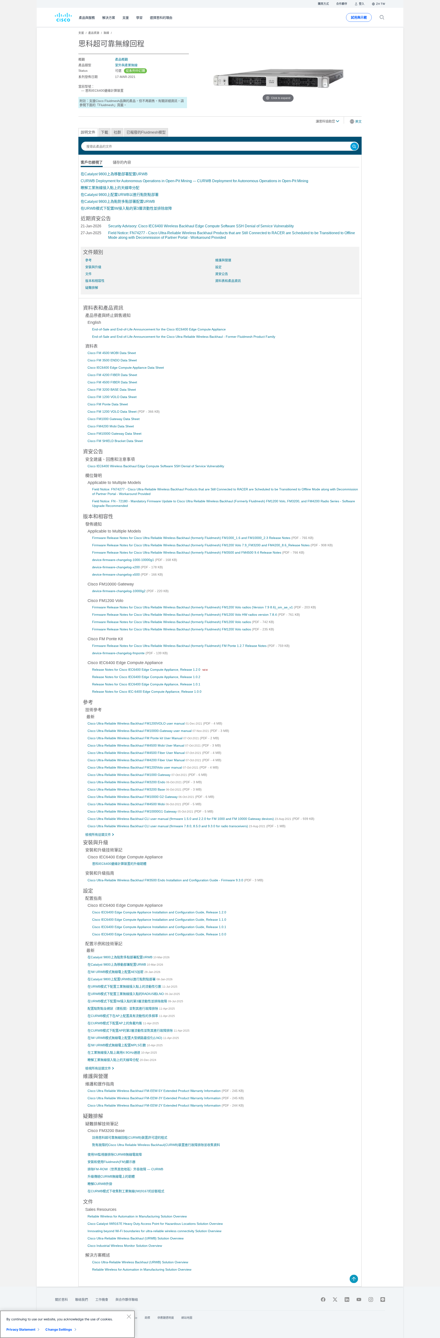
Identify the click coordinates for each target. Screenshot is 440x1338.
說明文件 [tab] (88, 132)
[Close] (128, 1316)
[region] (67, 1324)
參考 (88, 260)
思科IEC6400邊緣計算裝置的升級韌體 (119, 863)
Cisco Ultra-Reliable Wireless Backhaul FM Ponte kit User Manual (135, 738)
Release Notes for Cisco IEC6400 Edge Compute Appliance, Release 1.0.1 (146, 684)
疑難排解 (91, 287)
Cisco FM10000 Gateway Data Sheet (114, 433)
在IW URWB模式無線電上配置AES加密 (116, 972)
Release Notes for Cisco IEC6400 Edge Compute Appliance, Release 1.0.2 (146, 677)
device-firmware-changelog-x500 (116, 574)
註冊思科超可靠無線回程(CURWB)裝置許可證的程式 (129, 1137)
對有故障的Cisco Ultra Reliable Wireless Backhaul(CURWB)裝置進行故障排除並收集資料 (156, 1145)
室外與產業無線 (126, 65)
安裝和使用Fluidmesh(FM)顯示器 (111, 1162)
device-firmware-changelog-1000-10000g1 (123, 560)
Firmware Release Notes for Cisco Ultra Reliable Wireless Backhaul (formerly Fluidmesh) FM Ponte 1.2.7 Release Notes (179, 646)
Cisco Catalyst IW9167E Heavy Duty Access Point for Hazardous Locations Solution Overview (155, 1223)
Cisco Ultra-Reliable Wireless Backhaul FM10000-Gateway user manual (140, 731)
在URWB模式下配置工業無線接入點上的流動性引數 (125, 986)
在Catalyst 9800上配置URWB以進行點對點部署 (120, 195)
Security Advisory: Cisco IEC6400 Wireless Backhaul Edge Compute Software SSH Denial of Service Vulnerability (201, 226)
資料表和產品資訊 (228, 281)
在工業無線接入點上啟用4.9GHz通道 (114, 1052)
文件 (88, 274)
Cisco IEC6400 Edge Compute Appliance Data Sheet (126, 367)
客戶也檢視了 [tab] (92, 162)
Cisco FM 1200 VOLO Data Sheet (112, 397)
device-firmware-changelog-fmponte (119, 653)
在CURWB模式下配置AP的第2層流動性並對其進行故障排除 (131, 1030)
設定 (218, 267)
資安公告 (221, 274)
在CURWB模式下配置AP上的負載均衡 (115, 1023)
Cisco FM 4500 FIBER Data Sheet (112, 382)
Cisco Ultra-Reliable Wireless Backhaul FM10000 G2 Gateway (133, 797)
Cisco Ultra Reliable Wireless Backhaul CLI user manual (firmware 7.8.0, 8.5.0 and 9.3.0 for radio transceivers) (168, 826)
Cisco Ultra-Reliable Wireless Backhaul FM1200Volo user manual (135, 767)
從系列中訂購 (135, 70)
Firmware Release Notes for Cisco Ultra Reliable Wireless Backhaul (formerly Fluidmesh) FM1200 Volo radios (172, 622)
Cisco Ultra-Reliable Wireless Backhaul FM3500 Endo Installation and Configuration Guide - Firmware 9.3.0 (166, 880)
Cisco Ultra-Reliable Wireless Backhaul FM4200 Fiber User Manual (137, 760)
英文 (358, 121)
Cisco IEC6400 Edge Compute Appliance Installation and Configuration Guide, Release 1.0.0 (159, 934)
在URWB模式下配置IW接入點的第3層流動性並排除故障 (126, 208)
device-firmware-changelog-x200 (116, 567)
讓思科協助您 (326, 121)
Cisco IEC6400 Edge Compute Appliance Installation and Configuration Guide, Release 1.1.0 (159, 919)
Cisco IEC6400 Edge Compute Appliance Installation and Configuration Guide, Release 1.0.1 (159, 927)
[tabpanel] (220, 191)
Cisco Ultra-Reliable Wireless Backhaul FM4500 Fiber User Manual (137, 753)
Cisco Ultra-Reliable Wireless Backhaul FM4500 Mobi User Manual (136, 745)
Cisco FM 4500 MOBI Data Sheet (112, 353)
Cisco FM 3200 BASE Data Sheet (112, 389)
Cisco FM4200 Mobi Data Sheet (111, 426)
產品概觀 (121, 59)
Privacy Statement (20, 1329)
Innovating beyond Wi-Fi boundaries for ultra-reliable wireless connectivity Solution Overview (154, 1231)
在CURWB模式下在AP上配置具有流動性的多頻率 (123, 1016)
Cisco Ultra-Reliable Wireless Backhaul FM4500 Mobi (127, 804)
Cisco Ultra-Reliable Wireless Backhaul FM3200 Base (127, 789)
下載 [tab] (104, 132)
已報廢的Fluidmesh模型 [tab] (146, 132)
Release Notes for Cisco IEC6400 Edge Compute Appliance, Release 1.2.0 (146, 669)
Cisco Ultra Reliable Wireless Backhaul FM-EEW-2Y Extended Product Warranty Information (155, 1105)
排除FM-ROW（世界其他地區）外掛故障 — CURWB (125, 1169)
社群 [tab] (117, 132)
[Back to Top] (354, 1279)
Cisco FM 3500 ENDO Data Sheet (112, 360)
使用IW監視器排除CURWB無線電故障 (115, 1154)
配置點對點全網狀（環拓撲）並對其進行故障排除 (123, 1008)
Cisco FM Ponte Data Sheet (108, 404)
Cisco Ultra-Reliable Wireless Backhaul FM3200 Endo (127, 782)
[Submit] (354, 147)
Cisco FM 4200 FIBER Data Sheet (112, 375)
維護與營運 (223, 260)
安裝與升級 (93, 267)
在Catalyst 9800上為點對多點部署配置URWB (118, 201)
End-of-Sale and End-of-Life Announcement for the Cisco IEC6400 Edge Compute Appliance (159, 329)
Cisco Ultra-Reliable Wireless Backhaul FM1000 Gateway (129, 775)
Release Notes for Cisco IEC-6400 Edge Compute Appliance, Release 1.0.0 (146, 691)
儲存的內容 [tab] (122, 162)
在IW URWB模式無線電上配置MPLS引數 (117, 1045)
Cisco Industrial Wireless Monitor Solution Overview (125, 1245)
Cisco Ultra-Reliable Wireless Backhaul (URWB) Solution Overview (136, 1238)
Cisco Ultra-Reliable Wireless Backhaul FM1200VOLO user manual (137, 723)
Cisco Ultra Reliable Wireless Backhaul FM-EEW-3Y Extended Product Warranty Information (155, 1098)
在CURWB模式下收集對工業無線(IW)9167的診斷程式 (126, 1191)
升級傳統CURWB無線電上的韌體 (111, 1176)
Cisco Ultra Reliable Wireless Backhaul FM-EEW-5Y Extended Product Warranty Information (155, 1091)
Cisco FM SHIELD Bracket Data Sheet (115, 441)
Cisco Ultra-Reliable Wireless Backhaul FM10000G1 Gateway (133, 811)
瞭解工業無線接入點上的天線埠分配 (110, 188)
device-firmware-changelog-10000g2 (119, 591)
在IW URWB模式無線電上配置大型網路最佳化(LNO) (125, 1038)
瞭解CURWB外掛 (100, 1184)
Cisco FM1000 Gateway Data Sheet (114, 419)
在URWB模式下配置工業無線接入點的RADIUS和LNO (126, 994)
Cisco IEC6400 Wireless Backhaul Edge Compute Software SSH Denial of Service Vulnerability (156, 466)
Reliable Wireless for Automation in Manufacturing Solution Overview (137, 1216)
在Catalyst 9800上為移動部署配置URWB (114, 174)
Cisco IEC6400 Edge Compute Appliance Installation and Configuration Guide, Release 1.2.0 (159, 912)
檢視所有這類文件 (98, 834)
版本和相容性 (94, 281)
